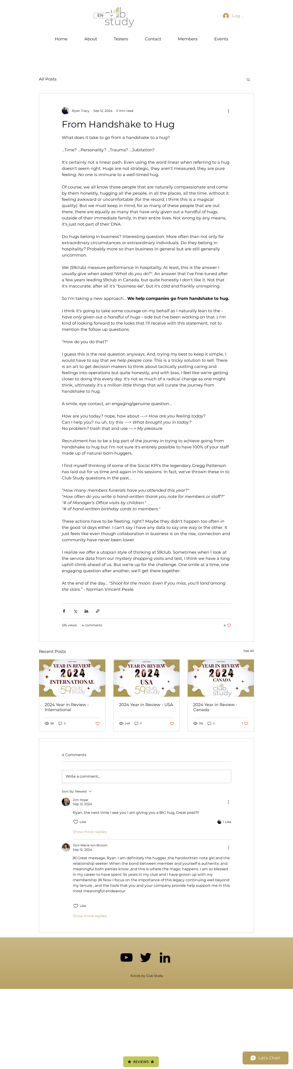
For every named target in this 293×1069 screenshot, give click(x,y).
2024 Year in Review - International (67, 707)
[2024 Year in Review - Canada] (221, 678)
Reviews (141, 1061)
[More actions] (228, 110)
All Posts (48, 79)
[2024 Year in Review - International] (72, 678)
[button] (248, 79)
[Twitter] (145, 957)
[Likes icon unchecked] (76, 822)
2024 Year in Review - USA (146, 704)
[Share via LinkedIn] (86, 611)
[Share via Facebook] (64, 611)
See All (248, 651)
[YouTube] (126, 957)
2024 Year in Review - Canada (215, 707)
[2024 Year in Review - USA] (147, 678)
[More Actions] (228, 802)
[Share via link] (97, 611)
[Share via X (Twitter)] (75, 611)
